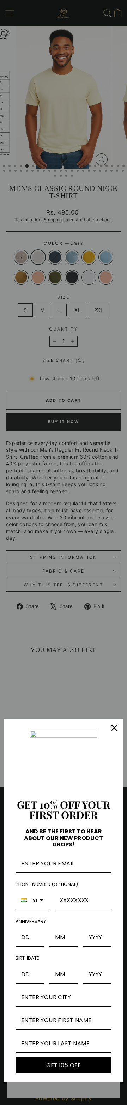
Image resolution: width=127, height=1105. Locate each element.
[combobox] (32, 900)
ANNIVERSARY (31, 921)
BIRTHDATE (27, 958)
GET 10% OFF (63, 1065)
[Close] (114, 727)
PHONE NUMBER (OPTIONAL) (47, 884)
